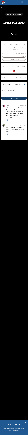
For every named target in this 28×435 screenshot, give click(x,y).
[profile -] (22, 2)
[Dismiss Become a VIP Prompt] (25, 422)
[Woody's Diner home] (8, 2)
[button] (2, 7)
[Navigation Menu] (26, 2)
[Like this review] (8, 120)
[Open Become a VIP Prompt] (14, 434)
